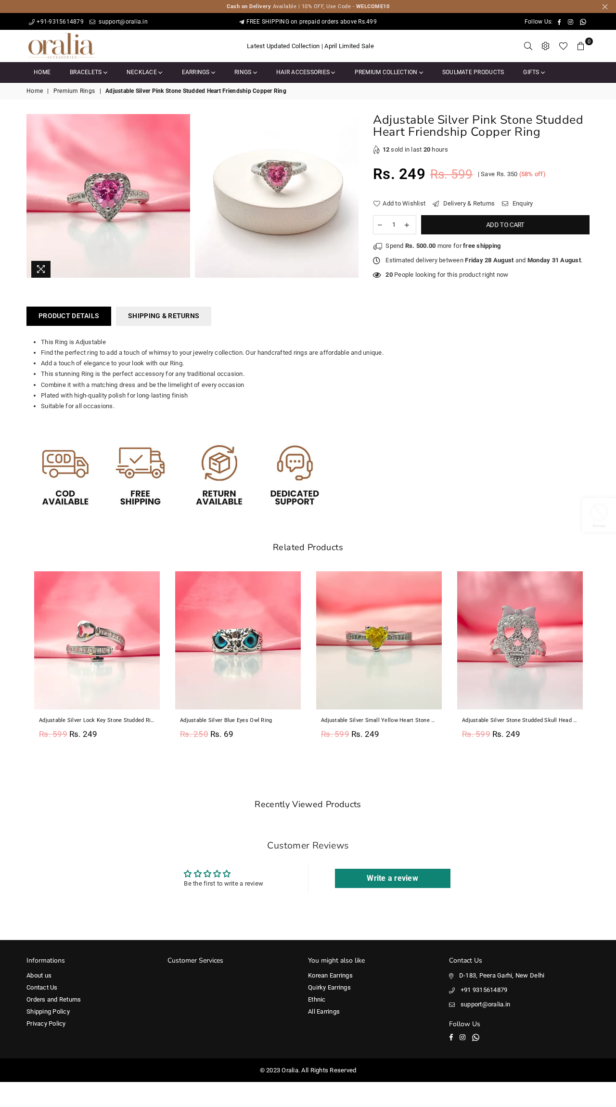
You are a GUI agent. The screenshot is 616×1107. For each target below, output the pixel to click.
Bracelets (86, 72)
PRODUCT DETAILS (68, 316)
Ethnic (317, 999)
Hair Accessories (303, 72)
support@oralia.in (122, 21)
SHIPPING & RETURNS (163, 316)
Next (600, 660)
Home (42, 72)
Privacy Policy (46, 1023)
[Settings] (545, 46)
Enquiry (522, 203)
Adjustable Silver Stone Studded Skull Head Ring (379, 720)
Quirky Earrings (329, 987)
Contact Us (42, 987)
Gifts (532, 72)
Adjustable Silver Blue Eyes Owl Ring (85, 720)
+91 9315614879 (484, 989)
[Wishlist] (563, 46)
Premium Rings (74, 91)
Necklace (142, 72)
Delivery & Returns (468, 203)
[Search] (528, 46)
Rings (243, 72)
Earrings (196, 72)
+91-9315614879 (60, 21)
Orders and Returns (53, 999)
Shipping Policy (48, 1011)
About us (38, 975)
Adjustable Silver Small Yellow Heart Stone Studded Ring (238, 720)
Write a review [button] (392, 878)
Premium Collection (387, 72)
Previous (15, 660)
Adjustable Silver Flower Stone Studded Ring (518, 720)
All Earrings (324, 1011)
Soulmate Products (473, 72)
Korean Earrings (330, 975)
